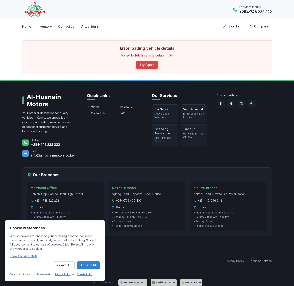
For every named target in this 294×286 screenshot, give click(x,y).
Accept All (88, 265)
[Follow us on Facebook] (221, 104)
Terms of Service (260, 261)
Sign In (233, 26)
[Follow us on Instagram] (241, 104)
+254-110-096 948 (210, 200)
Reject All (63, 265)
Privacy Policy (63, 274)
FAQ (122, 113)
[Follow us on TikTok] (231, 104)
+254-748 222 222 (255, 12)
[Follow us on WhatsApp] (252, 104)
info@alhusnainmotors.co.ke (52, 155)
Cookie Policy (85, 274)
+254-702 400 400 (129, 200)
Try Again (147, 65)
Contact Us (98, 113)
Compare (261, 26)
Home (95, 106)
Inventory (126, 106)
